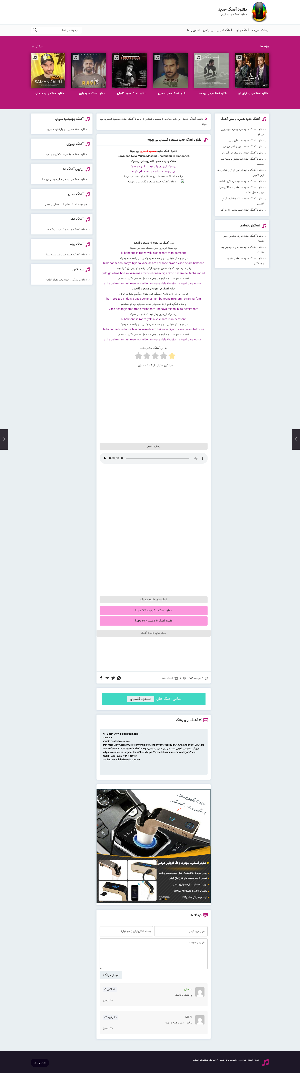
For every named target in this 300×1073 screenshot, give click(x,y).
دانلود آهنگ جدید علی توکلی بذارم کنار (241, 210)
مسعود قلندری (153, 119)
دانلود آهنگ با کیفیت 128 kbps (153, 610)
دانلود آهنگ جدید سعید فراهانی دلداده (241, 181)
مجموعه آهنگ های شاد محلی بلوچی (66, 204)
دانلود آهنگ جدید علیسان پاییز (246, 140)
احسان (188, 989)
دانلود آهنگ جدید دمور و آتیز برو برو (243, 147)
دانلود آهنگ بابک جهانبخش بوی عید (66, 154)
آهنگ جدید (242, 30)
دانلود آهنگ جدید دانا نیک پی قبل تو (242, 153)
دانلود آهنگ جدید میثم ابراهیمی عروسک (64, 179)
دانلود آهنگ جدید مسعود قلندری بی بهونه (174, 139)
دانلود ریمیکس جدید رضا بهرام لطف (66, 280)
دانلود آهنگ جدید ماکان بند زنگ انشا (66, 229)
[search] (35, 30)
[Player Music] (154, 902)
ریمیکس (208, 30)
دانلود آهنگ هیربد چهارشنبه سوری (67, 129)
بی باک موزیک (260, 30)
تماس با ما (193, 30)
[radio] (172, 357)
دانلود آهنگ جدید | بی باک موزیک (183, 119)
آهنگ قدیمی (224, 30)
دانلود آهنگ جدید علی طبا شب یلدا (66, 255)
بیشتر (39, 46)
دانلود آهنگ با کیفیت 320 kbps (153, 621)
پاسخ (106, 1000)
